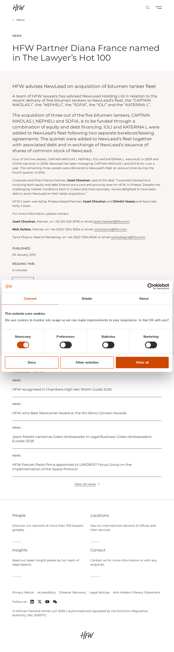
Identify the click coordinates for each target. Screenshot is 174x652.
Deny (31, 362)
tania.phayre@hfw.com (128, 237)
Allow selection (87, 362)
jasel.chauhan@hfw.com (111, 221)
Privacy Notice (23, 592)
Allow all (142, 362)
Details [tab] (87, 298)
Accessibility (46, 592)
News (21, 20)
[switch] (66, 345)
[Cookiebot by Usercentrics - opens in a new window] (150, 286)
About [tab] (144, 298)
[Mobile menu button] (158, 7)
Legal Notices (100, 592)
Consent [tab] (30, 298)
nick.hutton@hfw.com (110, 229)
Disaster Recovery (72, 592)
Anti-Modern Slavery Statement (136, 592)
